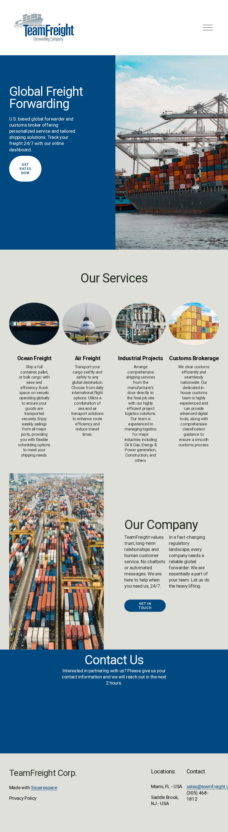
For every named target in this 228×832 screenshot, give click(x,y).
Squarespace (44, 787)
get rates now (25, 168)
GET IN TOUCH (145, 606)
